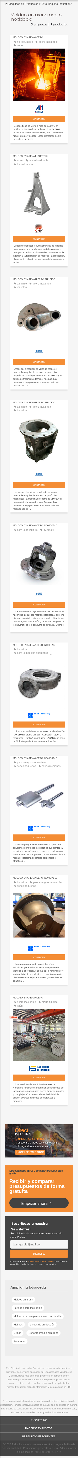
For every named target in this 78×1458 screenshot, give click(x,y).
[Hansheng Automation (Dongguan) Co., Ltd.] (39, 1067)
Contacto (39, 119)
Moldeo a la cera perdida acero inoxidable (38, 1316)
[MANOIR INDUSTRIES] (39, 108)
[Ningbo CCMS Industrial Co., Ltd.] (39, 350)
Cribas (17, 1332)
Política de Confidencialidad (40, 1261)
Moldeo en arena (23, 1299)
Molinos (18, 1324)
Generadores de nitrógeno (43, 1332)
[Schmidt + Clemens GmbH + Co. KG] (39, 714)
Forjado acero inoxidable (28, 1307)
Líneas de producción (42, 1324)
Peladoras (19, 1341)
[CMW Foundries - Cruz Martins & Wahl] (39, 227)
